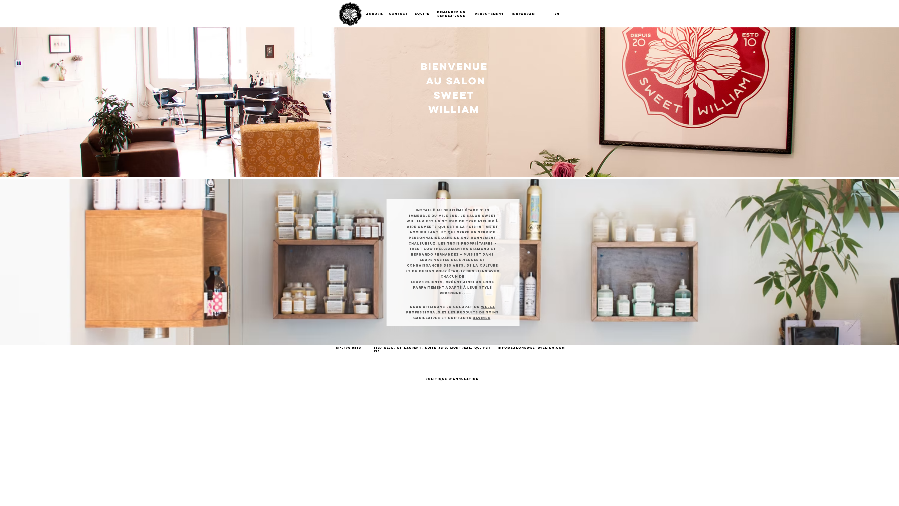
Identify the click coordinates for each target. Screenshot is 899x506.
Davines (481, 318)
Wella (488, 307)
